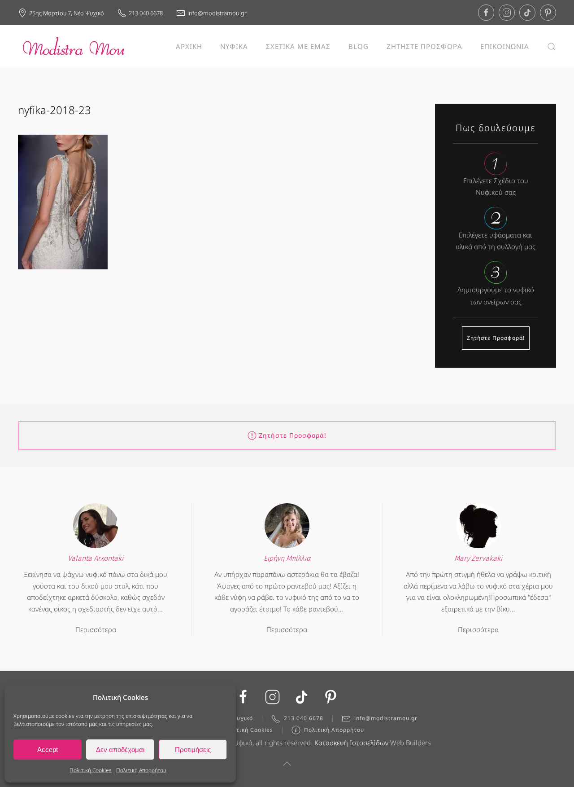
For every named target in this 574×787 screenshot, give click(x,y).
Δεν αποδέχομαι (120, 749)
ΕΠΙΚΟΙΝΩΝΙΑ (504, 46)
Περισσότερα (95, 629)
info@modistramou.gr (217, 13)
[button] (551, 46)
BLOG (358, 46)
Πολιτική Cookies (91, 770)
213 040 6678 (146, 13)
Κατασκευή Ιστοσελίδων (351, 742)
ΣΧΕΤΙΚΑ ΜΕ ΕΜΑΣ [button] (298, 46)
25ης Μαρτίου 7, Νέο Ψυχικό (66, 13)
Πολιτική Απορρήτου (141, 770)
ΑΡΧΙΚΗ (189, 46)
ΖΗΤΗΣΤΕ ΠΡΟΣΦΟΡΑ (424, 46)
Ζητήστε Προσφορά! (496, 338)
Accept (47, 749)
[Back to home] (74, 46)
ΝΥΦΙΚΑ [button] (234, 46)
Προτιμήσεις (193, 749)
